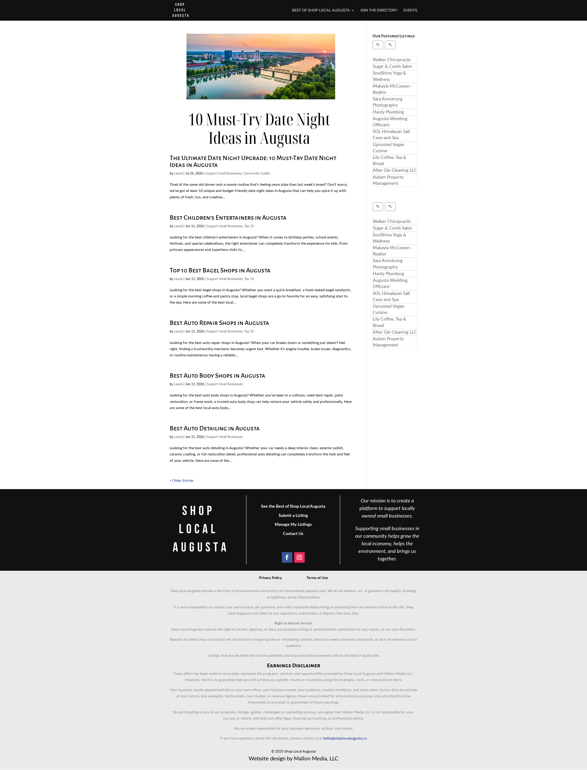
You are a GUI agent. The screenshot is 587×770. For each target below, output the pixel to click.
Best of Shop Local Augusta (321, 11)
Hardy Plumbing (388, 112)
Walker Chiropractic (392, 60)
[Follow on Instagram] (299, 557)
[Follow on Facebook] (287, 557)
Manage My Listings (293, 525)
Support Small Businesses (223, 173)
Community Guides (256, 173)
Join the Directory (378, 11)
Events (410, 11)
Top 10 (249, 226)
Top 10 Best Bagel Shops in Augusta (220, 270)
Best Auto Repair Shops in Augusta (219, 322)
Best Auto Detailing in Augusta (215, 428)
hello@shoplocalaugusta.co (345, 738)
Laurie (178, 173)
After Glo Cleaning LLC (395, 170)
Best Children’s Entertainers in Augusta (228, 217)
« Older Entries (182, 480)
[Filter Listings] (378, 45)
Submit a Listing (293, 516)
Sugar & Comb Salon (392, 66)
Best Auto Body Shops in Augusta (217, 375)
